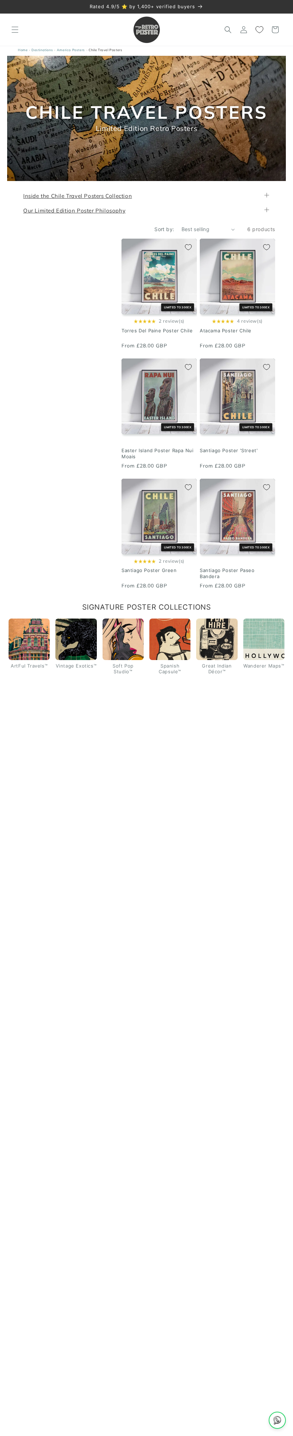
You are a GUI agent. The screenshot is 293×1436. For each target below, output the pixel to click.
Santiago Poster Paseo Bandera (227, 574)
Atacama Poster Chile (226, 330)
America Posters (71, 50)
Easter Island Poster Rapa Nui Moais (157, 453)
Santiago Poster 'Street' (229, 450)
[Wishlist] (259, 30)
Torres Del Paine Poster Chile (157, 330)
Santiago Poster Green (149, 570)
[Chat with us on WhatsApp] (277, 1420)
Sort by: (164, 229)
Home (23, 50)
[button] (15, 30)
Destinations (42, 50)
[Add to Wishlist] (188, 247)
